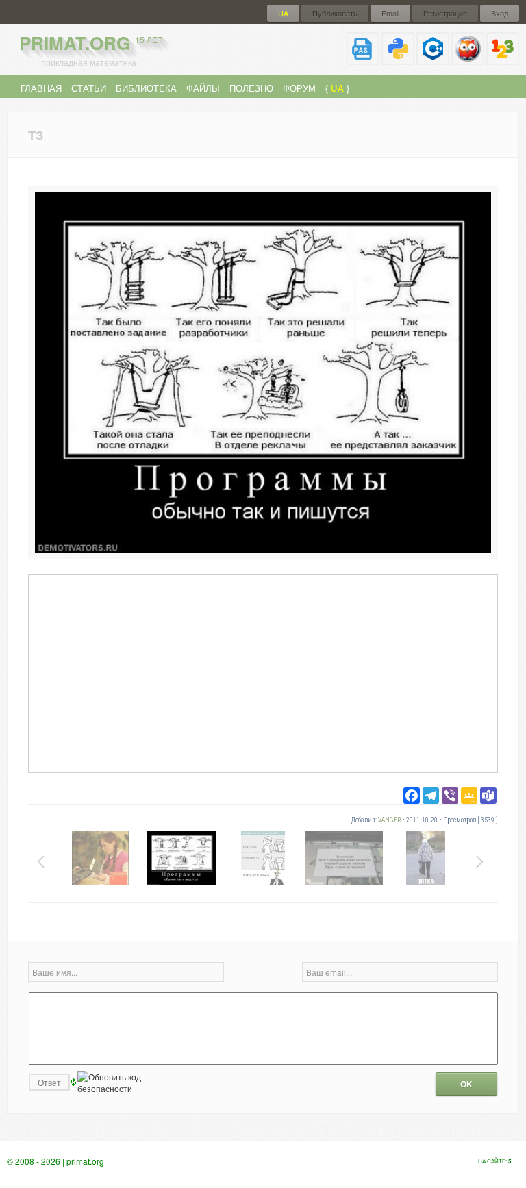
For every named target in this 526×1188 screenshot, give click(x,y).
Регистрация (445, 13)
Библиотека (146, 87)
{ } (337, 87)
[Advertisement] (263, 673)
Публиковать (335, 13)
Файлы (203, 87)
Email (390, 13)
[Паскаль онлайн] (363, 59)
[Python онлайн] (397, 59)
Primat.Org (90, 42)
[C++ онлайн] (432, 59)
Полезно (251, 87)
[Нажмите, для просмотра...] (263, 548)
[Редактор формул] (502, 59)
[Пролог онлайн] (467, 59)
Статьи (88, 87)
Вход (499, 13)
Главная (41, 87)
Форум (299, 87)
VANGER (389, 820)
